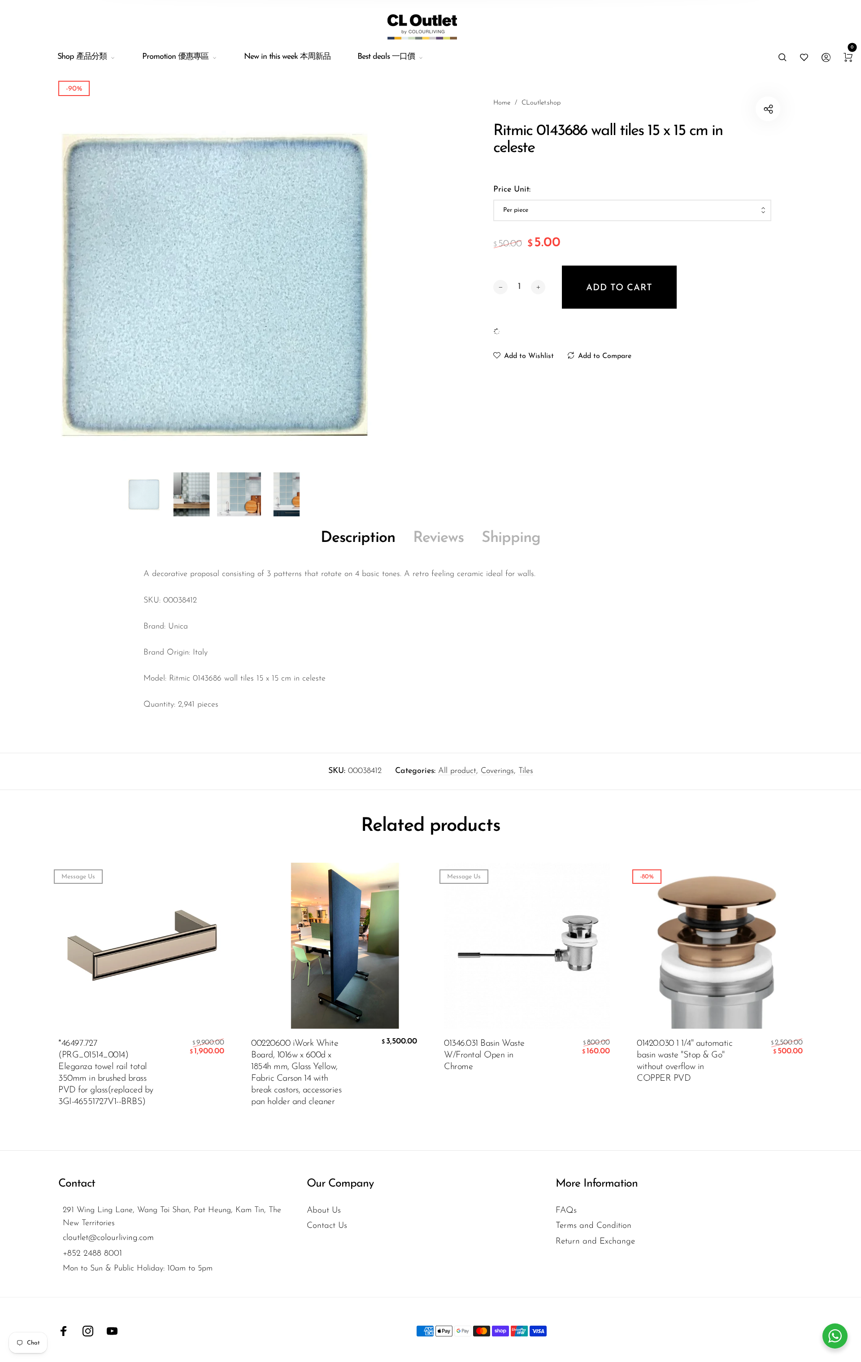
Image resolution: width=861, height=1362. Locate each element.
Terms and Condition (593, 1226)
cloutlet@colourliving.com (108, 1238)
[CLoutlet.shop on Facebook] (63, 1331)
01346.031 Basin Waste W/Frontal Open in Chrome (484, 1055)
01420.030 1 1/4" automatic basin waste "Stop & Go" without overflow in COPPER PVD (684, 1061)
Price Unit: (512, 190)
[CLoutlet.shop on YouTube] (112, 1331)
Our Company (340, 1183)
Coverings (497, 771)
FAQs (566, 1210)
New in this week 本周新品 (287, 57)
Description (358, 538)
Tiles (525, 771)
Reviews (438, 538)
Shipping (511, 538)
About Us (324, 1210)
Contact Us (327, 1226)
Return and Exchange (595, 1241)
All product (457, 771)
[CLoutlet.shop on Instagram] (88, 1331)
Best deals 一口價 (386, 57)
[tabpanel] (215, 285)
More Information (597, 1183)
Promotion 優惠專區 (175, 57)
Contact (76, 1183)
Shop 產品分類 (82, 57)
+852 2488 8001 (92, 1253)
